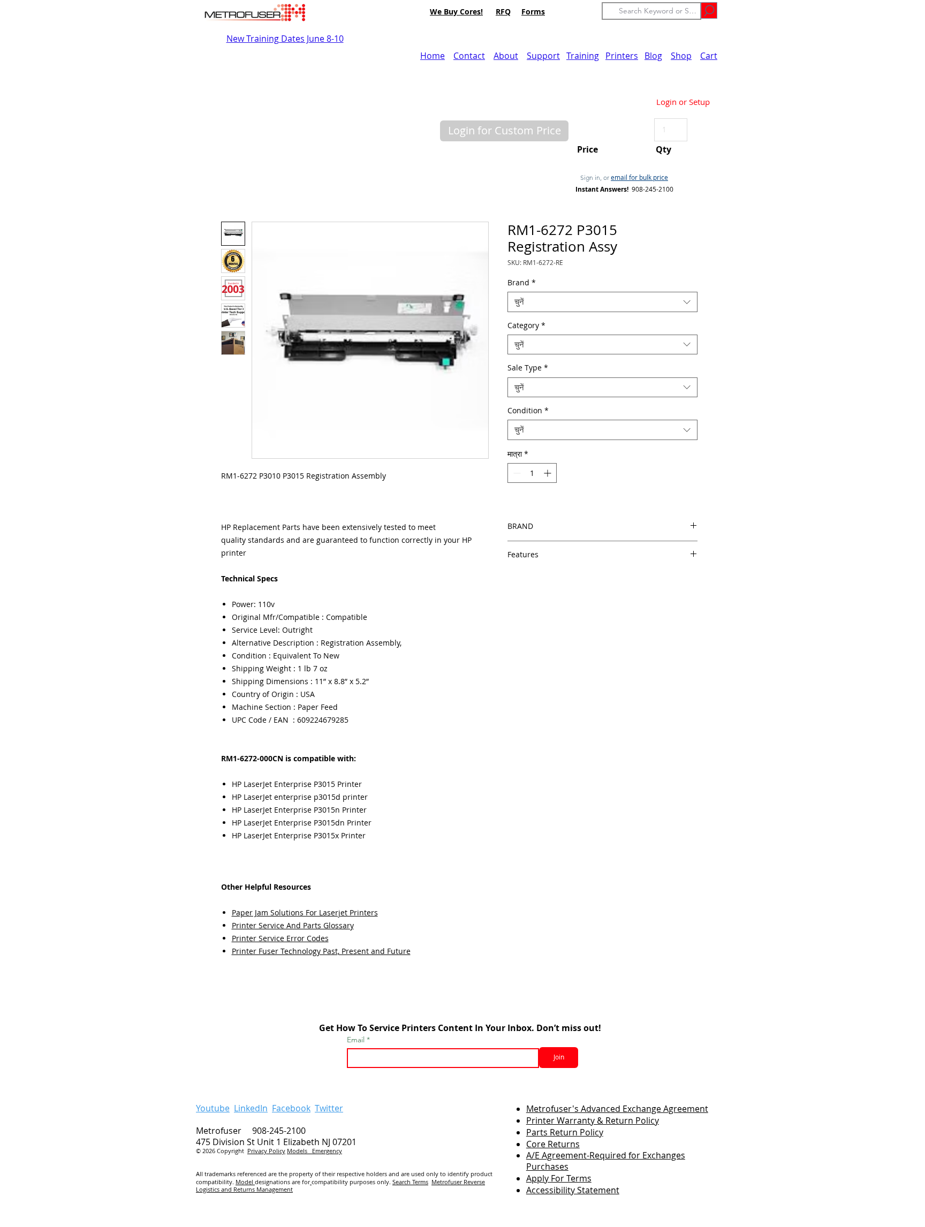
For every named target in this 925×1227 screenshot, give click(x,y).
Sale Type (527, 368)
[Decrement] (515, 473)
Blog (653, 56)
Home (432, 56)
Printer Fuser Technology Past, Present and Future (321, 951)
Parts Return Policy (564, 1132)
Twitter (329, 1108)
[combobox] (602, 302)
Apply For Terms (559, 1178)
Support (543, 56)
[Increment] (548, 473)
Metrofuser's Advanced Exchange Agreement (617, 1109)
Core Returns (553, 1144)
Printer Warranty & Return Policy (592, 1120)
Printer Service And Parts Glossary (293, 925)
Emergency (327, 1151)
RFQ (503, 11)
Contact (469, 56)
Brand (521, 282)
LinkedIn (251, 1108)
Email (357, 1039)
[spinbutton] (532, 473)
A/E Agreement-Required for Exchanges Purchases (605, 1160)
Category (526, 325)
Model (245, 1182)
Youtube (213, 1108)
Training (582, 56)
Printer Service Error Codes (280, 938)
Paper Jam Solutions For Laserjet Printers (305, 912)
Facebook (291, 1108)
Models (299, 1151)
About (506, 56)
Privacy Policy (266, 1151)
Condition (528, 410)
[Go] (709, 10)
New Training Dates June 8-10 (285, 38)
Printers (621, 56)
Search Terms (410, 1182)
